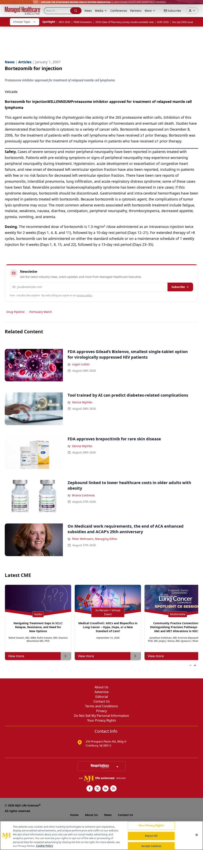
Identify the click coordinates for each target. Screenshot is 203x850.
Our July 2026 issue (182, 22)
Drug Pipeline (15, 312)
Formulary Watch (40, 312)
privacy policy (84, 295)
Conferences (118, 10)
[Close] (196, 835)
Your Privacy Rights (101, 720)
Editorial (101, 696)
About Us (101, 687)
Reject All (151, 836)
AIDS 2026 (64, 22)
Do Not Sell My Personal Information (101, 715)
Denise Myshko (82, 402)
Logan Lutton (81, 364)
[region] (101, 835)
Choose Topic (22, 22)
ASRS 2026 (163, 22)
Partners (136, 10)
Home (74, 815)
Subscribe (178, 287)
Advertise (102, 692)
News (88, 10)
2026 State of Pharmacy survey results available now (124, 22)
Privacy (101, 711)
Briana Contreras (83, 495)
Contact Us (101, 701)
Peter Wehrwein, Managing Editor (94, 539)
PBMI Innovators (83, 22)
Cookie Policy (44, 846)
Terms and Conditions (101, 706)
